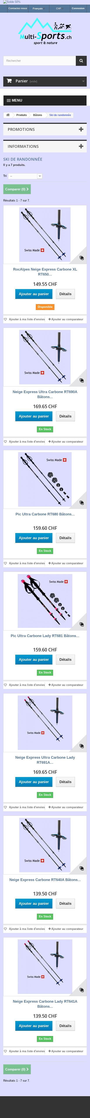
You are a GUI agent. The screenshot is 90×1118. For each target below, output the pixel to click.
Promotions (21, 129)
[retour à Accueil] (8, 115)
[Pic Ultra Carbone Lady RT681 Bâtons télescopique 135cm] (45, 601)
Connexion (78, 8)
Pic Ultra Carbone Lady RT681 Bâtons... (45, 636)
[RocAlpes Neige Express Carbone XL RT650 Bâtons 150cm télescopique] (45, 234)
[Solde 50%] (45, 2)
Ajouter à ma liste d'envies (26, 319)
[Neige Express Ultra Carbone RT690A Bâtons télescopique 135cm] (45, 357)
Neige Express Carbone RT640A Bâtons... (45, 880)
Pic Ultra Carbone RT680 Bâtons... (45, 514)
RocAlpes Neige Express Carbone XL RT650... (45, 271)
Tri (5, 175)
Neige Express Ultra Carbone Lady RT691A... (45, 760)
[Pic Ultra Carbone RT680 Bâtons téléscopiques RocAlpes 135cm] (45, 479)
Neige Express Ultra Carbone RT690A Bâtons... (45, 394)
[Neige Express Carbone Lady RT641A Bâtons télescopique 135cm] (45, 966)
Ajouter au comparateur (67, 319)
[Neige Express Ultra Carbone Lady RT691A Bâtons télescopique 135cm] (45, 722)
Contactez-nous (18, 8)
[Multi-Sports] (45, 30)
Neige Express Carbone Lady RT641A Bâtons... (45, 1004)
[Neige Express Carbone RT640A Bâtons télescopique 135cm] (45, 845)
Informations (23, 146)
